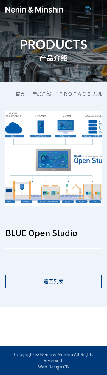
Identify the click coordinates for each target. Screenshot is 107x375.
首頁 (20, 93)
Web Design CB (53, 367)
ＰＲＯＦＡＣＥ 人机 (80, 93)
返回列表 (53, 281)
